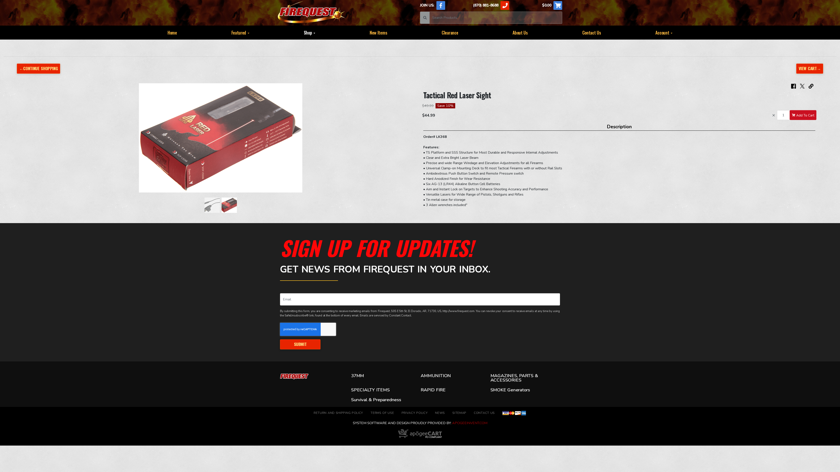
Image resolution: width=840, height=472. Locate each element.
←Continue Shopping (38, 68)
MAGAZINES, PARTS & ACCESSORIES (514, 377)
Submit (300, 344)
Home (172, 32)
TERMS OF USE (382, 413)
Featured (239, 32)
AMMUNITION (436, 376)
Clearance (450, 32)
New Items (378, 32)
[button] (29, 140)
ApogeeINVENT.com (469, 423)
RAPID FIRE (433, 390)
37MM (357, 376)
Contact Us (591, 32)
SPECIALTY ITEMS (370, 390)
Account (662, 32)
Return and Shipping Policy (338, 413)
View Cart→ (810, 68)
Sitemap (459, 413)
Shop (308, 32)
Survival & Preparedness (376, 399)
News (440, 413)
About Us (520, 32)
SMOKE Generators (510, 390)
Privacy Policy (415, 413)
